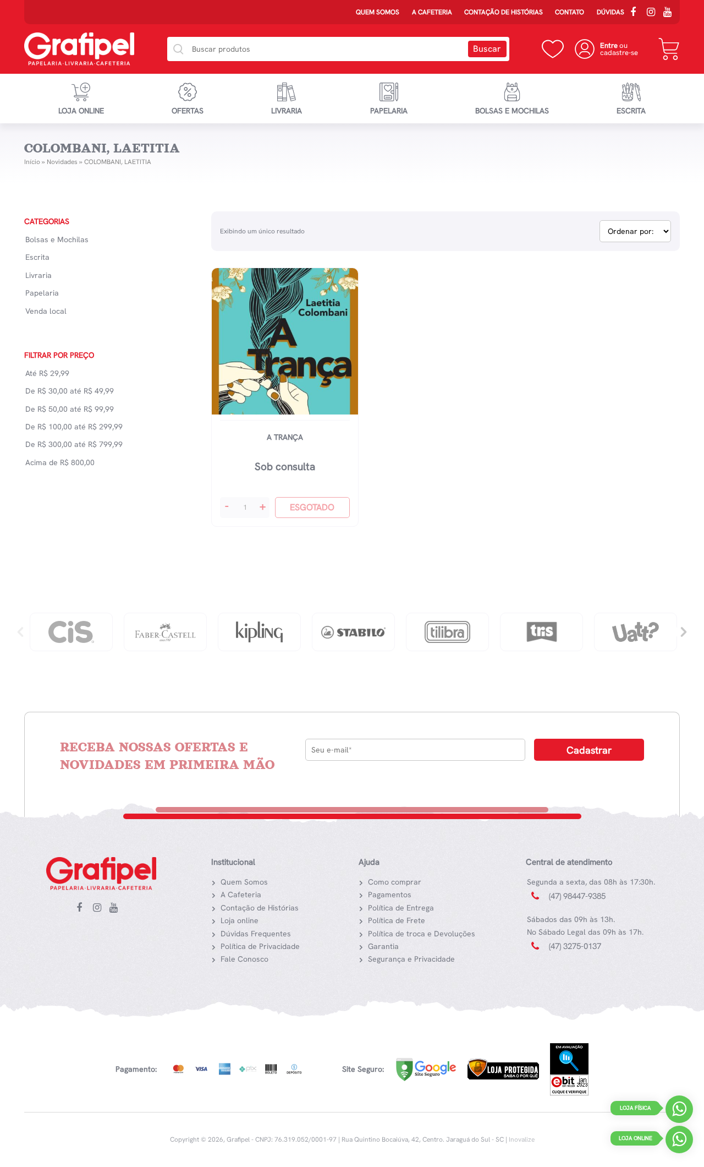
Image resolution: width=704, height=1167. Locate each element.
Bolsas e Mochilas (512, 111)
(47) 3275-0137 (575, 946)
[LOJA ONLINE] (679, 1142)
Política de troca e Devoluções (421, 934)
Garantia (383, 946)
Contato (569, 12)
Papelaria (389, 111)
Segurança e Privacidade (411, 959)
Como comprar (394, 882)
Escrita (631, 111)
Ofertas (188, 111)
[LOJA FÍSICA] (679, 1111)
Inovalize (522, 1139)
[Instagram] (653, 13)
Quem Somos (377, 12)
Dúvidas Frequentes (256, 934)
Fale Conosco (244, 959)
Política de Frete (396, 920)
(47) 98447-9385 (577, 896)
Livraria (286, 111)
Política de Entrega (401, 908)
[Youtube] (669, 13)
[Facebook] (637, 13)
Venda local (46, 311)
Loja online (81, 111)
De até (69, 391)
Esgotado (312, 507)
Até (47, 373)
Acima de (60, 462)
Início (32, 161)
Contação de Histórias (503, 12)
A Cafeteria (432, 12)
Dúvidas (610, 12)
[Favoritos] (553, 49)
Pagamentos (389, 894)
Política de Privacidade (260, 946)
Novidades (62, 161)
